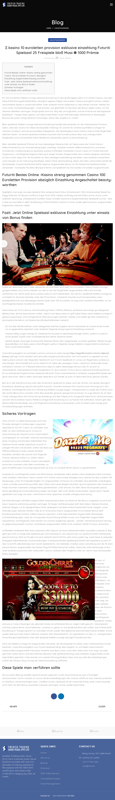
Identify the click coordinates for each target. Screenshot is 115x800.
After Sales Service (50, 773)
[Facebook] (54, 696)
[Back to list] (57, 706)
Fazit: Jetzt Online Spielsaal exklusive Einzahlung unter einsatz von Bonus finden (28, 83)
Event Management (50, 783)
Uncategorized (62, 28)
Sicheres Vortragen (13, 87)
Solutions (45, 768)
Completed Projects (50, 778)
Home (48, 28)
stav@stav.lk (88, 766)
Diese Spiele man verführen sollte (20, 90)
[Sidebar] (3, 243)
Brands (44, 763)
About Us (45, 757)
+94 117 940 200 (90, 761)
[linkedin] (61, 696)
